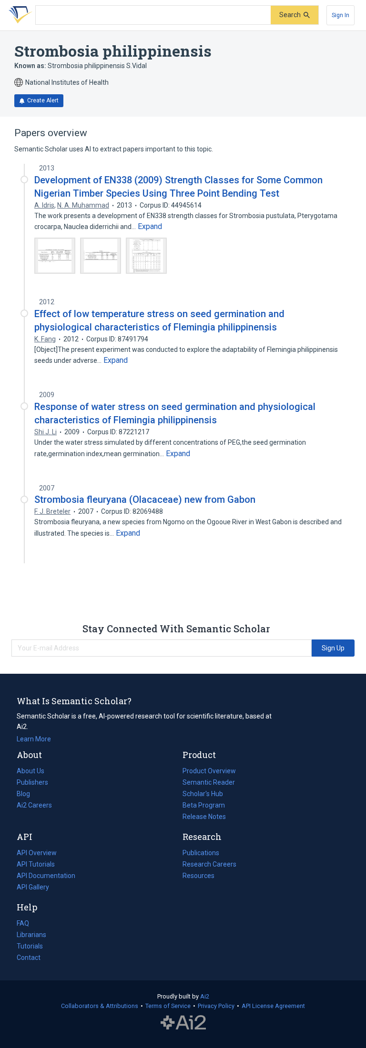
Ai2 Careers (34, 806)
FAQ (23, 923)
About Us (30, 771)
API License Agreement (273, 1005)
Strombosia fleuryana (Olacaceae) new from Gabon (144, 499)
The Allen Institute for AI (183, 1023)
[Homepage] (18, 15)
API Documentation (46, 876)
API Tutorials (36, 864)
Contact (29, 957)
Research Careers (209, 865)
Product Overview (209, 771)
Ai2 (204, 996)
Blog (27, 794)
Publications (201, 853)
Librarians (31, 934)
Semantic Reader (209, 782)
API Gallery (33, 887)
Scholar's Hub (203, 794)
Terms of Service (168, 1005)
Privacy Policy (216, 1005)
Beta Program (204, 805)
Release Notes (204, 816)
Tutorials (30, 946)
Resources (198, 876)
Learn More (34, 739)
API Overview (37, 853)
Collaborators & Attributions (99, 1005)
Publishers (32, 782)
